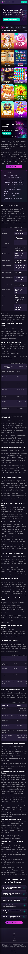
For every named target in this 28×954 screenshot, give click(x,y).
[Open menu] (13, 2)
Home (14, 930)
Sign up (24, 2)
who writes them (7, 163)
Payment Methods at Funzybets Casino (14, 184)
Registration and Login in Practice (12, 187)
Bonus (14, 935)
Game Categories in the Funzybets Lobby (14, 180)
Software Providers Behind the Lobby (13, 182)
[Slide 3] (15, 136)
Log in (18, 2)
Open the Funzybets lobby (11, 19)
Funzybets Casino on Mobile (11, 193)
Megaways (18, 27)
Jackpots (24, 27)
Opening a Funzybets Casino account (10, 746)
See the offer (6, 133)
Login (14, 933)
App (14, 938)
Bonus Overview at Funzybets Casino (13, 177)
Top (2, 27)
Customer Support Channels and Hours (14, 195)
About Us (14, 940)
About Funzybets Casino (10, 175)
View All (25, 30)
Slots (12, 27)
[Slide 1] (12, 136)
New (7, 27)
